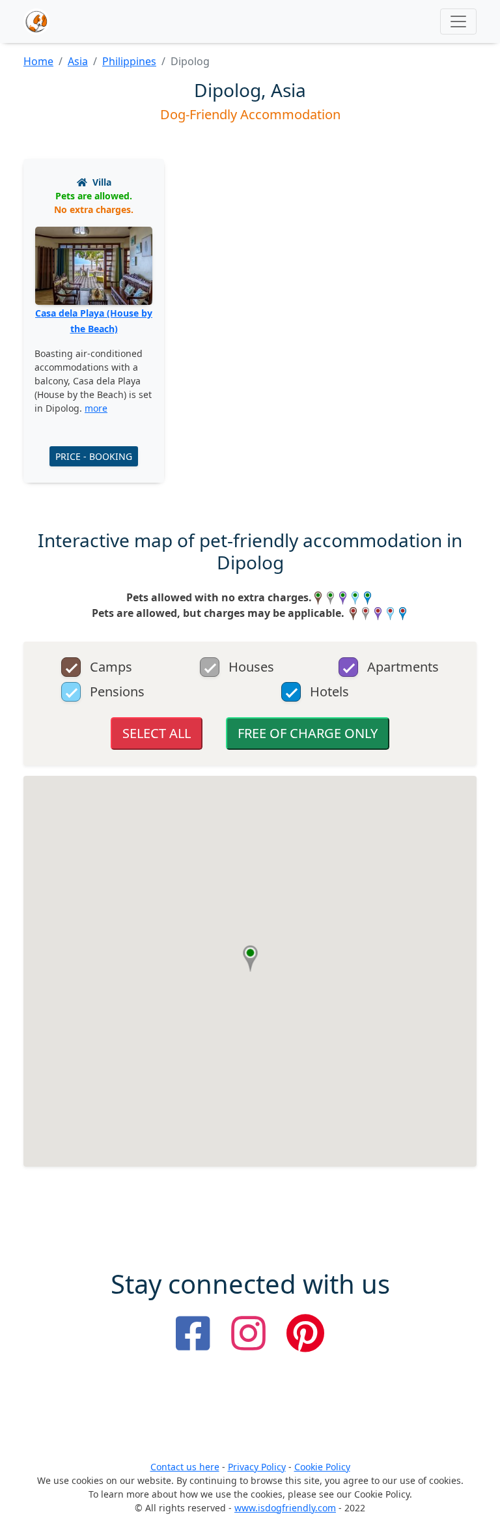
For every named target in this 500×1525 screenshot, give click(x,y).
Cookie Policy (322, 1467)
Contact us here (184, 1467)
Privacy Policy (257, 1467)
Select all (156, 733)
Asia (78, 61)
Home (38, 61)
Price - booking (93, 456)
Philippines (129, 61)
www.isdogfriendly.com (285, 1508)
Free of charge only (308, 733)
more (96, 408)
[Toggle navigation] (458, 21)
